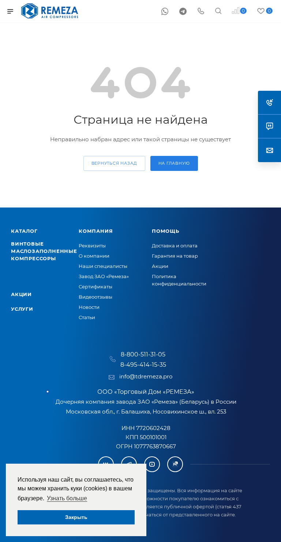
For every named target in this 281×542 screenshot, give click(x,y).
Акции (21, 294)
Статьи (87, 317)
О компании (94, 256)
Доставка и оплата (175, 245)
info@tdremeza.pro (145, 376)
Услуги (22, 309)
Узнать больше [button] (67, 498)
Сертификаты (95, 286)
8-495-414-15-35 (143, 364)
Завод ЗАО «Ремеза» (104, 276)
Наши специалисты (103, 266)
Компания (96, 231)
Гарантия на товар (175, 256)
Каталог (24, 231)
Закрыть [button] (76, 517)
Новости (89, 307)
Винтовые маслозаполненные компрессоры (44, 251)
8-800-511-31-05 (143, 354)
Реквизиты (92, 245)
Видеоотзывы (95, 297)
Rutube (175, 464)
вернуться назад (114, 163)
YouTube (152, 464)
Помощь (165, 231)
